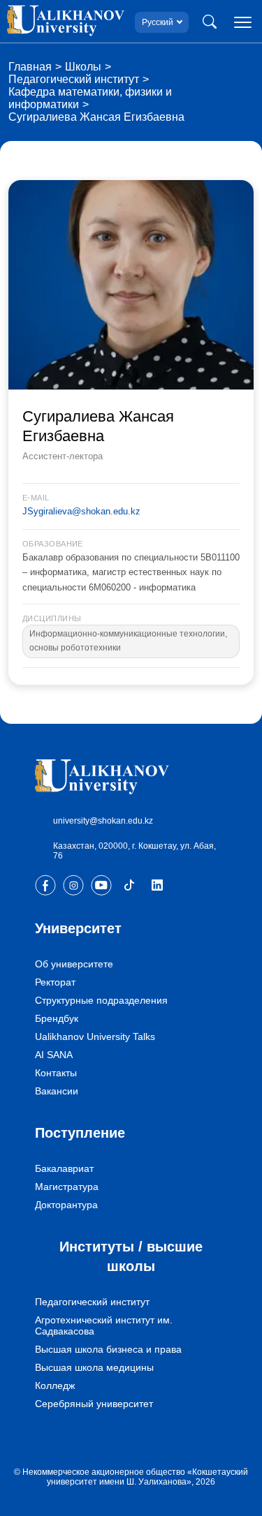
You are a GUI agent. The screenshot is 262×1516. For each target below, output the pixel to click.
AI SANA (54, 1054)
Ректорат (55, 982)
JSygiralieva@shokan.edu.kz (81, 511)
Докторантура (66, 1204)
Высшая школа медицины (94, 1367)
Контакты (56, 1072)
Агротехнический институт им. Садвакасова (104, 1325)
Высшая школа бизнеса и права (108, 1349)
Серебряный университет (94, 1403)
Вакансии (56, 1091)
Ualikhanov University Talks (95, 1036)
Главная (30, 67)
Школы (83, 67)
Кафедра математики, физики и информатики (90, 98)
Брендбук (56, 1018)
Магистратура (67, 1186)
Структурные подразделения (101, 1000)
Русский (157, 22)
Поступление (80, 1132)
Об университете (74, 963)
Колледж (55, 1385)
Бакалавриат (64, 1168)
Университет (78, 928)
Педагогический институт (73, 79)
